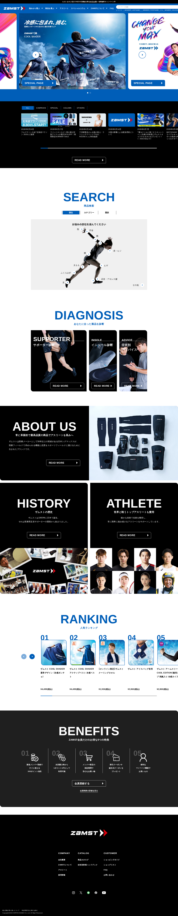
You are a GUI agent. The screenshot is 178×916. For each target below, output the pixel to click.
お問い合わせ (109, 875)
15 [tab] (146, 148)
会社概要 (61, 860)
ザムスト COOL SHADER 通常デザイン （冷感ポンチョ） (53, 673)
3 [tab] (58, 148)
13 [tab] (131, 148)
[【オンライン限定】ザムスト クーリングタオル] (112, 652)
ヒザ (106, 266)
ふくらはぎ (66, 273)
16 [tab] (153, 148)
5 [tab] (73, 148)
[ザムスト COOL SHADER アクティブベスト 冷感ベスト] (82, 652)
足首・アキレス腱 (109, 279)
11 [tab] (116, 148)
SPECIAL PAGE (50, 83)
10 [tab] (109, 148)
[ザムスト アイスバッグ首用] (141, 652)
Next (142, 54)
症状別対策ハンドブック (88, 865)
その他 (136, 285)
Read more (82, 160)
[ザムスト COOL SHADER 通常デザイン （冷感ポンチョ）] (53, 652)
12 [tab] (124, 148)
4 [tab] (66, 148)
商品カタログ (83, 860)
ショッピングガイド (112, 860)
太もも (77, 265)
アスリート (64, 8)
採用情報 (61, 875)
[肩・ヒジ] (100, 243)
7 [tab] (87, 148)
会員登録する (82, 783)
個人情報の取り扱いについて (10, 910)
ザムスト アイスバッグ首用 (140, 669)
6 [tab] (80, 148)
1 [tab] (87, 92)
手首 (91, 230)
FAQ (112, 8)
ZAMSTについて (65, 865)
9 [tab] (102, 148)
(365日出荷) (93, 2)
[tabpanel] (89, 51)
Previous (35, 54)
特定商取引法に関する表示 (30, 910)
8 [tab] (95, 148)
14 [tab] (138, 148)
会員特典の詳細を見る (89, 791)
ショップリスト (110, 865)
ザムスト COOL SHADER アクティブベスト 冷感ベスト (83, 673)
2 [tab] (90, 92)
